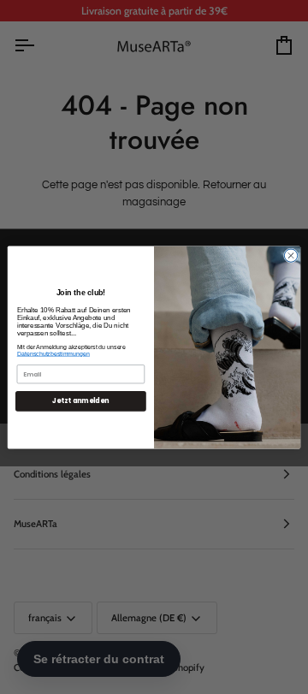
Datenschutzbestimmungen (53, 353)
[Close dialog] (290, 254)
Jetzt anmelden (80, 401)
